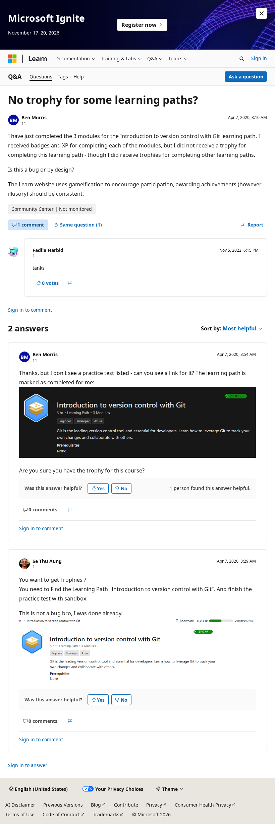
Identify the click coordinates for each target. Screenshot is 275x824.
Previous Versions (63, 805)
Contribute (126, 805)
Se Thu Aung (47, 561)
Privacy (154, 805)
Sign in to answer (27, 765)
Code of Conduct (61, 814)
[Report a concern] (70, 282)
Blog (96, 805)
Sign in (259, 58)
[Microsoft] (12, 58)
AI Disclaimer (20, 805)
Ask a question (246, 76)
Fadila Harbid (48, 250)
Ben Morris (34, 117)
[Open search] (242, 59)
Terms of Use (20, 814)
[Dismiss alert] (261, 13)
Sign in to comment (30, 310)
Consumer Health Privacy (203, 805)
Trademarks (106, 814)
